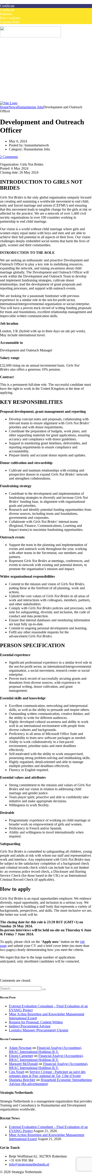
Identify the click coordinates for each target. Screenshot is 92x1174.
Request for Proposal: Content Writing (36, 1022)
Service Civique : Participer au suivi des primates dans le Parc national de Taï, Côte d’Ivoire (47, 1074)
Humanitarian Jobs (22, 52)
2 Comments (9, 157)
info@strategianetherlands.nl (29, 1164)
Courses (14, 56)
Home (13, 48)
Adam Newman (20, 1048)
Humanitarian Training (25, 76)
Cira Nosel (16, 1072)
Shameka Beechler (22, 1080)
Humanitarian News (32, 88)
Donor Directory (29, 92)
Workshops (26, 60)
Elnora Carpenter (21, 1056)
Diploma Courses (30, 68)
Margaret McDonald (23, 1064)
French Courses (20, 80)
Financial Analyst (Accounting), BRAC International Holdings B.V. (45, 1050)
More (13, 84)
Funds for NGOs (30, 96)
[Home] (8, 103)
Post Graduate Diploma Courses (40, 72)
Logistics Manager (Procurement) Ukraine (38, 1030)
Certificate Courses (31, 64)
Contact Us (17, 100)
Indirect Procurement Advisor (29, 1026)
